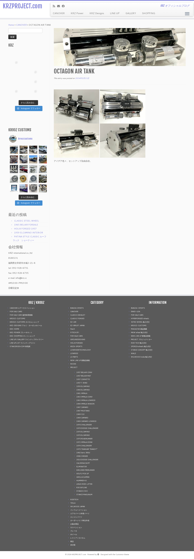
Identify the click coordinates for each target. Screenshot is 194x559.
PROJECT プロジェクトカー (141, 339)
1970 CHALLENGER (84, 424)
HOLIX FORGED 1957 (25, 228)
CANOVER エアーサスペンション (22, 308)
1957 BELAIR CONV (84, 372)
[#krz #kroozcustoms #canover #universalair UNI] (24, 74)
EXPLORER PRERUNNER (85, 470)
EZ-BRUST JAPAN (77, 325)
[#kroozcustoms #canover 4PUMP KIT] (43, 188)
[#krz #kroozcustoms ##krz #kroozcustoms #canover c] (33, 55)
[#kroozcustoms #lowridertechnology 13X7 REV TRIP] (43, 169)
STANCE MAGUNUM (84, 494)
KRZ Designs (97, 13)
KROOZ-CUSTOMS (17, 318)
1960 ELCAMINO (83, 390)
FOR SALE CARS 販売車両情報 (21, 315)
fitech (72, 329)
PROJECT (73, 367)
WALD (133, 353)
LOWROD (74, 353)
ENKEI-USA (135, 311)
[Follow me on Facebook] (64, 6)
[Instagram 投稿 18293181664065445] (33, 65)
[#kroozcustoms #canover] (43, 179)
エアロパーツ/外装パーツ (79, 513)
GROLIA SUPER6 (82, 477)
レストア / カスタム (77, 538)
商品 (72, 541)
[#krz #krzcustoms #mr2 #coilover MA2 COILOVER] (24, 94)
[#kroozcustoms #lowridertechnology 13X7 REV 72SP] (33, 179)
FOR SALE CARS (16, 311)
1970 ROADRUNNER (84, 438)
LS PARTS (74, 357)
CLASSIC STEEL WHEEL (26, 220)
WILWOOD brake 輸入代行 (141, 357)
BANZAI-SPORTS (138, 308)
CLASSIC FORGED (77, 318)
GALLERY (130, 13)
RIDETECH (74, 499)
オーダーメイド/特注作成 (79, 520)
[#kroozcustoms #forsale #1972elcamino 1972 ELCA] (33, 159)
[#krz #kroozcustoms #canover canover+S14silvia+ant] (24, 55)
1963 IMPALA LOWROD (85, 400)
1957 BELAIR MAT (83, 376)
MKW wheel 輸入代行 (139, 332)
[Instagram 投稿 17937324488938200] (24, 150)
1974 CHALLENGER (84, 445)
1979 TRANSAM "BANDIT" (86, 449)
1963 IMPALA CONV (84, 397)
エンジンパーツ (76, 517)
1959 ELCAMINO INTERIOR (28, 232)
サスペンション (76, 527)
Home (11, 24)
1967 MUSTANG (83, 411)
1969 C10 (80, 414)
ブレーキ (73, 531)
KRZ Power (77, 13)
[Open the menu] (187, 14)
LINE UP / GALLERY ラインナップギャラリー (26, 339)
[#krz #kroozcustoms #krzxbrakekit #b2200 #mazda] (14, 55)
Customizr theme (122, 554)
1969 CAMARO (82, 418)
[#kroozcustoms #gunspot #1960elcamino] (14, 150)
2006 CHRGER (82, 456)
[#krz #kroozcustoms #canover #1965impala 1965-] (43, 65)
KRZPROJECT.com (22, 6)
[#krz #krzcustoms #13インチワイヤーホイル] (33, 84)
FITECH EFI (74, 332)
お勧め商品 (74, 524)
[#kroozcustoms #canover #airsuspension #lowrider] (14, 169)
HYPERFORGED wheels (140, 318)
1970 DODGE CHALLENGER (87, 428)
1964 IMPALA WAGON (85, 404)
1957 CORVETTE (83, 379)
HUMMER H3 (81, 480)
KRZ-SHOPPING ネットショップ (22, 336)
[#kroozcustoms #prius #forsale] (33, 150)
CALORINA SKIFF (83, 463)
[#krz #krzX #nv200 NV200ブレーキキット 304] (33, 74)
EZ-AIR (73, 322)
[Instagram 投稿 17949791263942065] (24, 65)
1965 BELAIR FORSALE (26, 224)
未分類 (72, 545)
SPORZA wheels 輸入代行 (141, 346)
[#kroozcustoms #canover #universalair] (43, 159)
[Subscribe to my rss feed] (55, 6)
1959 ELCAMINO (83, 386)
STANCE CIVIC (82, 491)
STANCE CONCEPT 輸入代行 (141, 350)
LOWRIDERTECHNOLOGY (80, 350)
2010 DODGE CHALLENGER (87, 459)
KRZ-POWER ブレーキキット (21, 332)
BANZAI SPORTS (77, 308)
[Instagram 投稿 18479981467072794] (14, 188)
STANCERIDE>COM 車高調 (20, 346)
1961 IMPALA (81, 393)
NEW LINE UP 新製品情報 (80, 360)
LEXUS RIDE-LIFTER (84, 484)
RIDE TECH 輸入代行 (139, 343)
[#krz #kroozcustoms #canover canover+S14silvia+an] (43, 55)
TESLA (72, 503)
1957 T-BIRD (81, 383)
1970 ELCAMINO (83, 431)
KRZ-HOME (14, 329)
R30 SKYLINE (81, 487)
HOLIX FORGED (76, 343)
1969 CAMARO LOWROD (86, 421)
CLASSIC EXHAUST (77, 315)
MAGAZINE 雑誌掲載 (139, 329)
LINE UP (114, 13)
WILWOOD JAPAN (77, 506)
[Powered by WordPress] (98, 554)
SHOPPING (148, 13)
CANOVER (59, 13)
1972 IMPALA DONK (84, 442)
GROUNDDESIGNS (77, 339)
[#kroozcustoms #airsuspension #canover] (14, 159)
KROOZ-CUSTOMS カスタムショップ (24, 322)
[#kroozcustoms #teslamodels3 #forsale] (43, 150)
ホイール (73, 534)
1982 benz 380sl (83, 452)
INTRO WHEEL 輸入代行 (140, 322)
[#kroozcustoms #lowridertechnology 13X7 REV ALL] (24, 179)
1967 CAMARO (82, 407)
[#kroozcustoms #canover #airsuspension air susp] (33, 169)
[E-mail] (59, 6)
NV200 (73, 364)
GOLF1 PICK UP (82, 473)
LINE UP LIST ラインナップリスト (22, 343)
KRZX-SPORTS (76, 346)
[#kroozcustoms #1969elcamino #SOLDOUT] (24, 159)
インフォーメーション (78, 510)
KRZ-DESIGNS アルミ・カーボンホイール (26, 325)
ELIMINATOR (81, 466)
